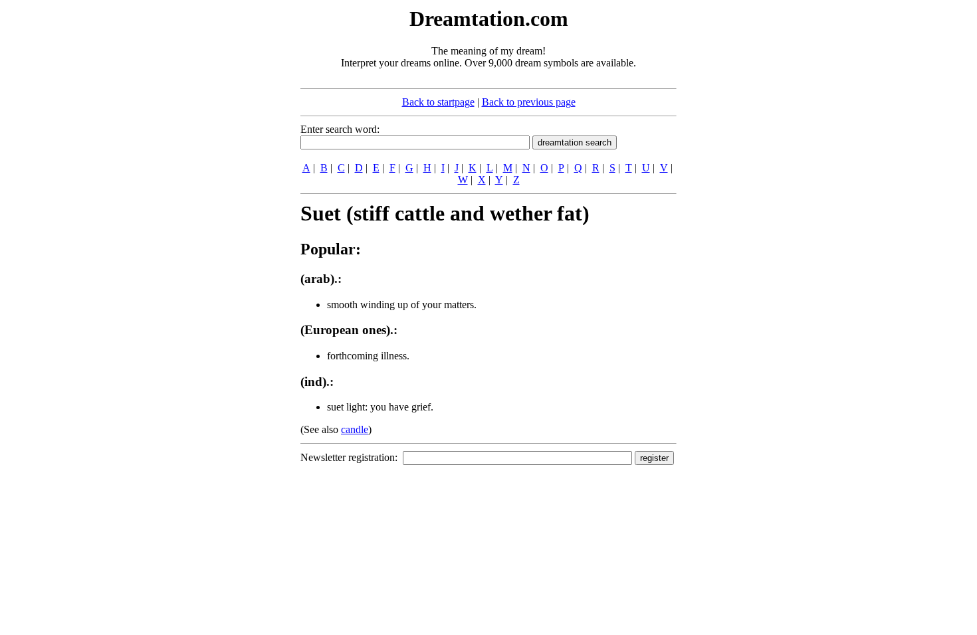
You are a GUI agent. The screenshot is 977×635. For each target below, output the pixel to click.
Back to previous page (529, 102)
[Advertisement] (219, 204)
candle (354, 429)
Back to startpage (438, 102)
